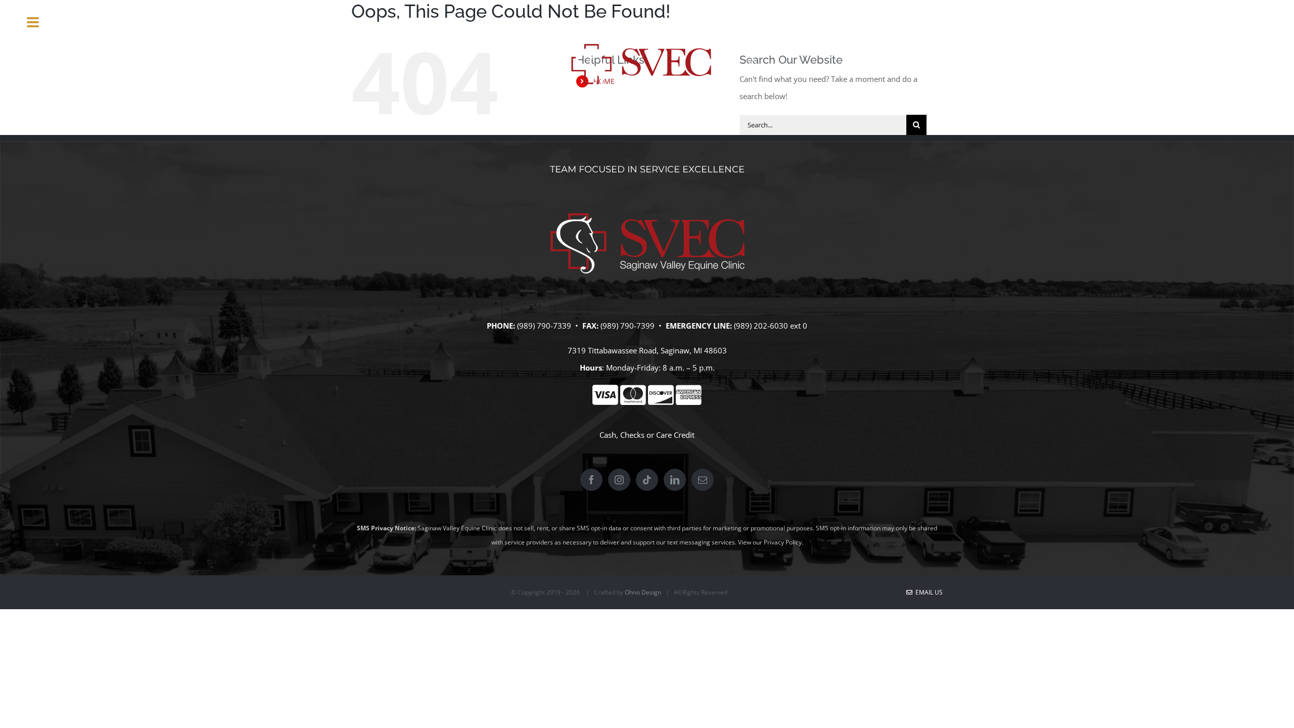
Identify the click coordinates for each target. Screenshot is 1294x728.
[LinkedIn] (675, 480)
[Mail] (702, 480)
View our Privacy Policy (770, 542)
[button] (763, 65)
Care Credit (675, 435)
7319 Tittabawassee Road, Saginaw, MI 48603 (647, 350)
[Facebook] (591, 480)
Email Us (927, 592)
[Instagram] (619, 480)
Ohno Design (643, 592)
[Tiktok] (647, 480)
